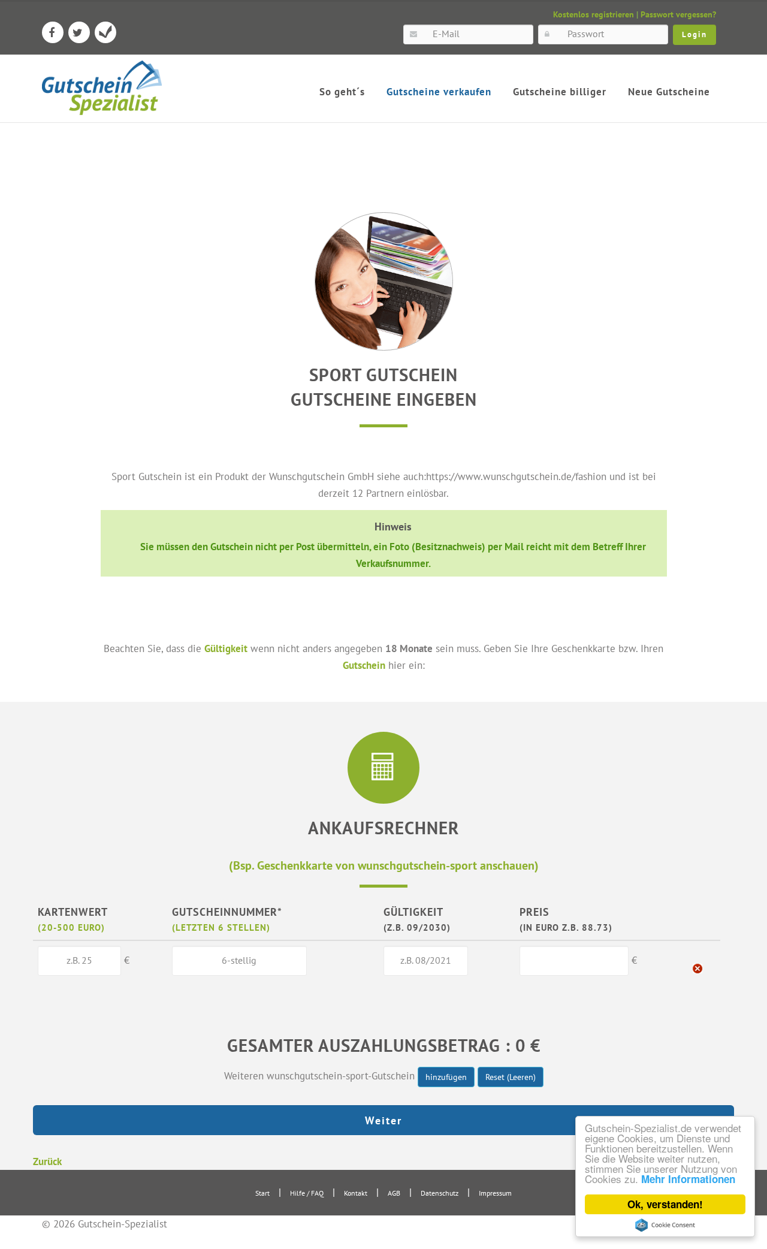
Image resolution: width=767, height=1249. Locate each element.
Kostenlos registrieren (593, 14)
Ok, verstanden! (665, 1204)
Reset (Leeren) (510, 1077)
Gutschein (364, 665)
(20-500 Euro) (71, 927)
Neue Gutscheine (669, 91)
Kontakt (355, 1192)
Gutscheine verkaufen (438, 91)
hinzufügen (446, 1077)
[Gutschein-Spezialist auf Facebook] (53, 32)
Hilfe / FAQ (307, 1192)
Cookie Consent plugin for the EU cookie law (665, 1225)
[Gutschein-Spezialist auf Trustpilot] (105, 32)
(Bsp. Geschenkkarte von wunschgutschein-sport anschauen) (384, 865)
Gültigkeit (225, 648)
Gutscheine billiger (559, 91)
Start (262, 1192)
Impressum (495, 1192)
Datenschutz (439, 1192)
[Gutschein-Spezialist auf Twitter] (79, 32)
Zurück (47, 1161)
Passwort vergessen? (678, 14)
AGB (394, 1192)
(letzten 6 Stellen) (221, 927)
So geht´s (342, 91)
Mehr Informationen (688, 1179)
